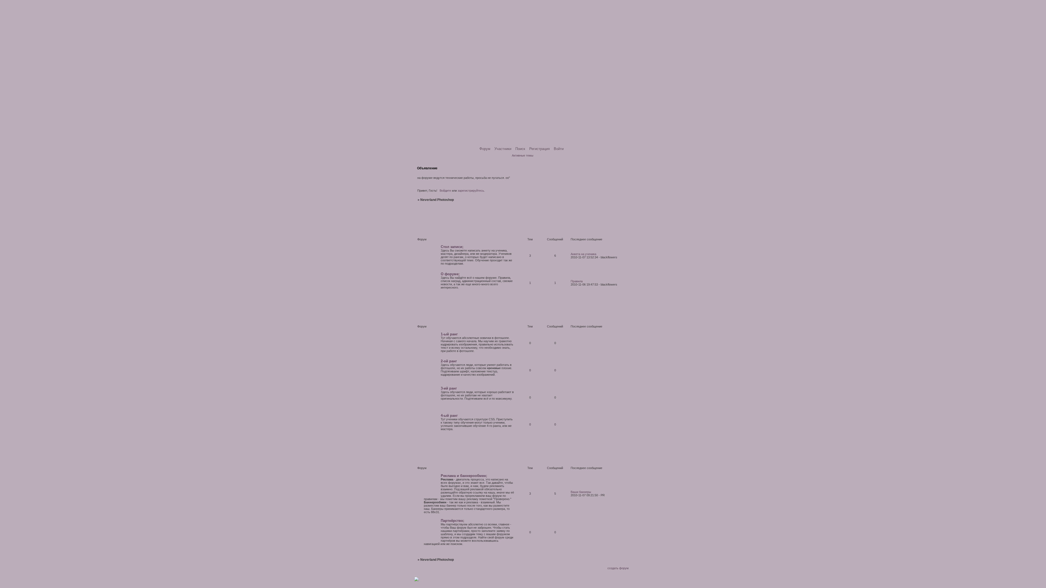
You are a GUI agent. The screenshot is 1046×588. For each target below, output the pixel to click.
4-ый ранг (449, 416)
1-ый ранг (449, 334)
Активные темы (522, 155)
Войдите (445, 190)
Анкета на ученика (583, 254)
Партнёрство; (452, 521)
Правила (577, 281)
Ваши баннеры (581, 492)
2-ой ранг (449, 361)
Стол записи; (452, 247)
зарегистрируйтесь (471, 190)
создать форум (618, 568)
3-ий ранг (449, 388)
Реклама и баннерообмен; (464, 476)
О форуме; (450, 274)
